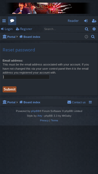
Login (9, 29)
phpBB (35, 111)
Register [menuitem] (95, 21)
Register (26, 29)
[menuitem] (93, 37)
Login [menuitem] (87, 21)
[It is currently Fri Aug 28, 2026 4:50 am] (86, 37)
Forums (13, 21)
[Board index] (49, 8)
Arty (39, 115)
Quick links (5, 21)
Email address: (13, 60)
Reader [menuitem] (73, 20)
